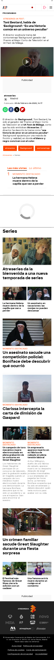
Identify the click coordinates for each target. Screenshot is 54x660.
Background (26, 148)
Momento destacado (26, 174)
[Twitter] (5, 99)
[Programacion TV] (38, 7)
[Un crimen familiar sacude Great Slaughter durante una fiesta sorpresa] (27, 522)
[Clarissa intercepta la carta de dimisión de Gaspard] (27, 389)
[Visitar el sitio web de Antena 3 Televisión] (10, 617)
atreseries (10, 148)
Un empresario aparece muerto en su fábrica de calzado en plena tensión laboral (38, 452)
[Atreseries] (14, 7)
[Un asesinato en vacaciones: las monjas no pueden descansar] (39, 294)
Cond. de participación (36, 650)
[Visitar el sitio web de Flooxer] (41, 629)
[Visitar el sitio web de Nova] (43, 617)
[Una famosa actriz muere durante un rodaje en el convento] (39, 569)
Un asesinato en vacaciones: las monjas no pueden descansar (38, 307)
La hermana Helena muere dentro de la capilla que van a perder (28, 180)
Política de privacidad (32, 646)
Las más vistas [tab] (17, 168)
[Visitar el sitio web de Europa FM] (43, 623)
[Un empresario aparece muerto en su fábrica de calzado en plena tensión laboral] (39, 433)
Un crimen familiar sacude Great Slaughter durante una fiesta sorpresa (26, 546)
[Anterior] (2, 0)
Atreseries (7, 155)
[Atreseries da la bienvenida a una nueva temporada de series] (27, 251)
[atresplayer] (44, 7)
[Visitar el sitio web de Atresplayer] (27, 629)
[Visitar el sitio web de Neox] (32, 617)
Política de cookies (16, 650)
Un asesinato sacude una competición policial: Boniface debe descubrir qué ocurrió (27, 359)
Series (10, 231)
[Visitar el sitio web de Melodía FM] (12, 629)
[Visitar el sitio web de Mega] (10, 623)
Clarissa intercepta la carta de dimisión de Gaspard (23, 413)
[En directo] (32, 7)
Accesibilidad (41, 654)
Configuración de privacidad (20, 654)
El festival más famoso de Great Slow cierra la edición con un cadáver (12, 583)
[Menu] (51, 7)
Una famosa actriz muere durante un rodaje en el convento (38, 582)
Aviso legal (16, 646)
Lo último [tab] (35, 168)
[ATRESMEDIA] (27, 609)
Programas (9, 13)
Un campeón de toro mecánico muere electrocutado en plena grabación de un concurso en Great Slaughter (14, 453)
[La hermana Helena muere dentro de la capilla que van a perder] (14, 294)
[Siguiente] (52, 0)
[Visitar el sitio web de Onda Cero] (32, 623)
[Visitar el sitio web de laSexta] (21, 617)
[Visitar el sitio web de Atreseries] (21, 623)
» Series (16, 155)
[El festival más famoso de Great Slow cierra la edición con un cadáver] (14, 569)
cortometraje (43, 148)
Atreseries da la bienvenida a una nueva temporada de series (25, 273)
